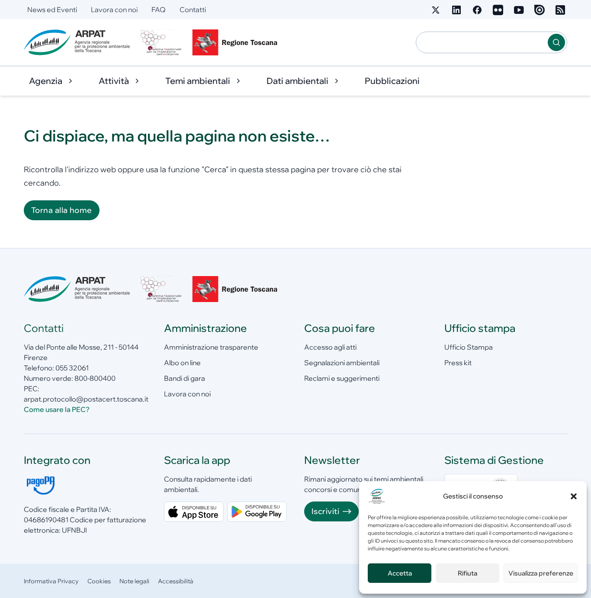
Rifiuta (467, 573)
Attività (114, 80)
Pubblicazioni (392, 80)
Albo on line (182, 362)
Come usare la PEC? (57, 409)
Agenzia (45, 80)
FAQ (158, 9)
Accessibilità (175, 581)
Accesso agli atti (330, 347)
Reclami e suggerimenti (341, 378)
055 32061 (72, 367)
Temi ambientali (197, 80)
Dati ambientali (297, 80)
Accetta (400, 573)
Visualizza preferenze (540, 573)
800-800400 (95, 378)
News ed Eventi (52, 9)
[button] (573, 496)
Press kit (458, 362)
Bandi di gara (184, 378)
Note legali (134, 581)
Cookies (99, 581)
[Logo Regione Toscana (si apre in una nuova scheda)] (236, 42)
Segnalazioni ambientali (341, 362)
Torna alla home (61, 210)
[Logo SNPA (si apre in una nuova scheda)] (161, 42)
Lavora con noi (114, 9)
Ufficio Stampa (468, 347)
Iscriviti (325, 511)
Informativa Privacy (51, 581)
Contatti (193, 9)
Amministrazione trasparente (211, 347)
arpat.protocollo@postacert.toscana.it (86, 399)
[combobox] (482, 42)
